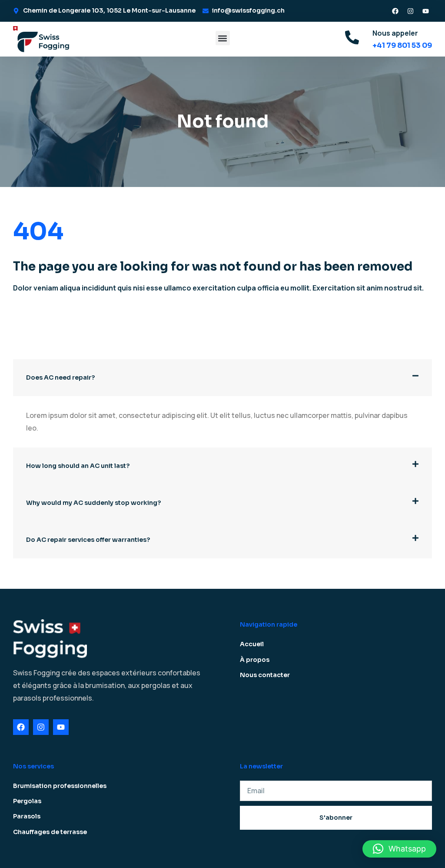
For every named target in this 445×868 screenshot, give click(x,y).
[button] (223, 38)
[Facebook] (395, 10)
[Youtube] (425, 10)
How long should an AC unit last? (78, 466)
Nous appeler (395, 33)
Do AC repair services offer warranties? (88, 540)
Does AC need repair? (60, 377)
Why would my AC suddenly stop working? (93, 503)
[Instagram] (410, 10)
